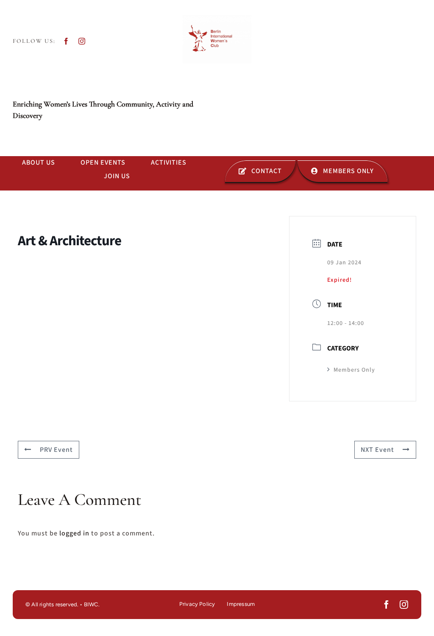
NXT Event (377, 449)
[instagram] (82, 41)
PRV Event (56, 449)
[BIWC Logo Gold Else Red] (217, 18)
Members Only (354, 370)
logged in (74, 533)
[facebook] (66, 41)
